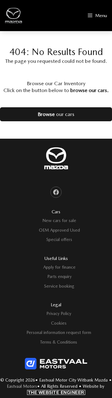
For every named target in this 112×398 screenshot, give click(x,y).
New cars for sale (59, 220)
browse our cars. (89, 90)
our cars (56, 114)
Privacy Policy (58, 313)
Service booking (59, 286)
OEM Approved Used (59, 230)
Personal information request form (58, 332)
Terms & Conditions (58, 342)
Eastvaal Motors (22, 386)
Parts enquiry (59, 276)
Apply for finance (59, 267)
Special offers (59, 239)
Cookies (59, 323)
